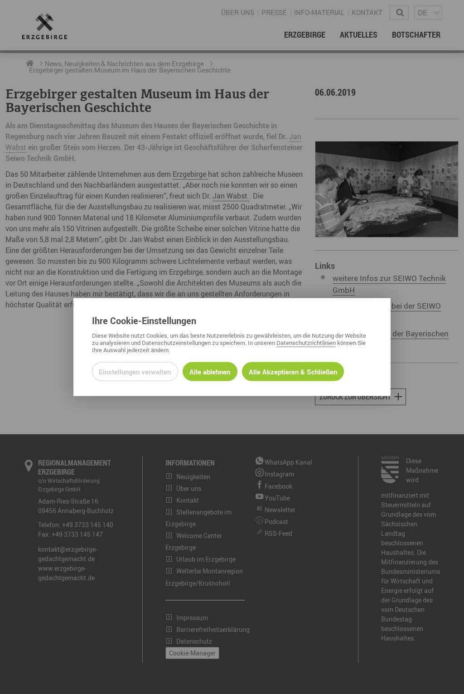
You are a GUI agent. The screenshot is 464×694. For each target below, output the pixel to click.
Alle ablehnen (209, 371)
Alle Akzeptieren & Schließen (293, 371)
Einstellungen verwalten (135, 371)
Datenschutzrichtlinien (306, 343)
